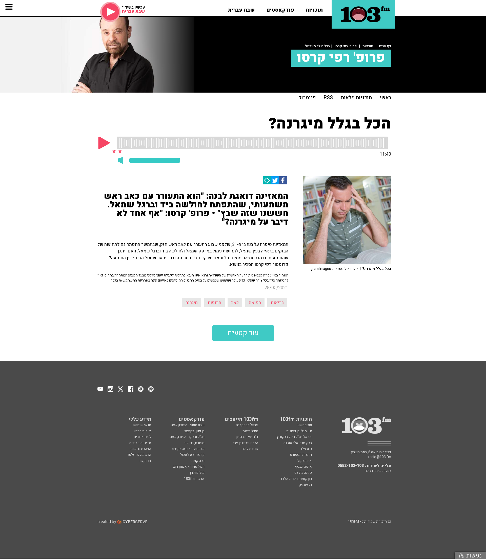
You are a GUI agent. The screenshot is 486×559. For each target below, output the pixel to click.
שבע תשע (304, 425)
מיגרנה (192, 302)
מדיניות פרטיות (140, 443)
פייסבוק (307, 97)
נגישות (473, 555)
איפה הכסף (303, 466)
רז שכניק (305, 485)
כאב (235, 302)
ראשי (385, 97)
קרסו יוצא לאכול (192, 455)
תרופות (214, 302)
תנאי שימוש (142, 425)
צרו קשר (145, 461)
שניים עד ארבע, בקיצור (188, 449)
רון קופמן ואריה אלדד (296, 479)
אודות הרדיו (142, 431)
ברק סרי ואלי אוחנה (298, 443)
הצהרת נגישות (140, 449)
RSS (328, 97)
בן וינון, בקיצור (194, 431)
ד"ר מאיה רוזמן (247, 437)
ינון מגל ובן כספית (299, 431)
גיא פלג (306, 449)
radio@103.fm (379, 457)
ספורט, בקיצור (194, 443)
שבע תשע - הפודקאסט (188, 425)
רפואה (255, 302)
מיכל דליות (250, 431)
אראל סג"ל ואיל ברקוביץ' (294, 437)
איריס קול (304, 461)
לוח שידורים (142, 437)
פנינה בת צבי (303, 473)
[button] (314, 8)
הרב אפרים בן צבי (245, 443)
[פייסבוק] (283, 180)
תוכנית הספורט (301, 455)
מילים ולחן (197, 473)
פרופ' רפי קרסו (346, 46)
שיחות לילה (250, 449)
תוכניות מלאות (356, 97)
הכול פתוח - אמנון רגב (189, 466)
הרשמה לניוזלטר (139, 455)
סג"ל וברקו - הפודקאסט (187, 437)
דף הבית (385, 46)
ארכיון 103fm (194, 479)
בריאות (277, 302)
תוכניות (367, 46)
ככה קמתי (197, 461)
